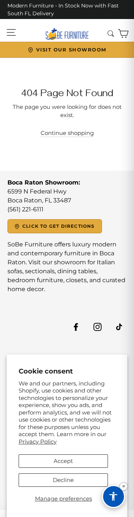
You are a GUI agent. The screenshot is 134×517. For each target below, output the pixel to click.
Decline (63, 479)
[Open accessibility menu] (113, 496)
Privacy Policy (38, 441)
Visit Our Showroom (71, 50)
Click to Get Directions (58, 226)
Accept (63, 460)
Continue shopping (67, 132)
